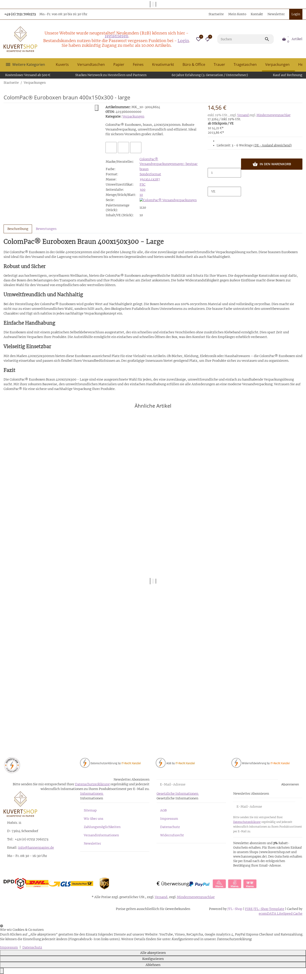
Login (183, 40)
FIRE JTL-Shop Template (264, 909)
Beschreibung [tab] (17, 229)
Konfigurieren (153, 959)
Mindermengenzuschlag (273, 115)
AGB (163, 810)
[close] (96, 108)
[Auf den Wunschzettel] (123, 147)
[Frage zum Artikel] (135, 147)
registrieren (116, 36)
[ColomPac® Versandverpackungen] (168, 200)
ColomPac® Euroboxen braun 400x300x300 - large (43, 730)
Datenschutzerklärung (92, 784)
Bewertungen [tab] (46, 229)
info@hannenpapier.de (36, 848)
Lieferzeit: (254, 145)
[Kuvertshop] (20, 39)
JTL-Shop (235, 909)
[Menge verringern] (211, 163)
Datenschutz (170, 827)
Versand (243, 115)
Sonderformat (150, 174)
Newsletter (276, 14)
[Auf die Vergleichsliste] (111, 147)
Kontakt (257, 14)
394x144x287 (150, 179)
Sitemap (90, 810)
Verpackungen (133, 116)
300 (142, 190)
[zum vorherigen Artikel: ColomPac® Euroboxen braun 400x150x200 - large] (299, 82)
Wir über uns (93, 819)
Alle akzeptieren (153, 953)
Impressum (169, 819)
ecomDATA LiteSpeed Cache (280, 914)
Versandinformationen (101, 835)
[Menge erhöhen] (211, 182)
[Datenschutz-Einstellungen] (2, 971)
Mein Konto (237, 14)
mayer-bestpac (186, 164)
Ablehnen (153, 965)
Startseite (216, 14)
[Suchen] (269, 39)
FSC (142, 184)
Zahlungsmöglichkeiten (102, 827)
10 (141, 195)
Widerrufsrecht (172, 835)
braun (144, 169)
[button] (198, 39)
